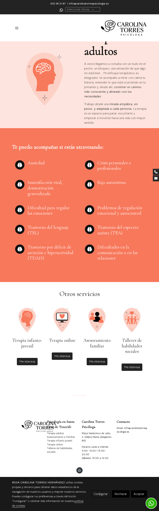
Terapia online (55, 444)
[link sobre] (27, 426)
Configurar (101, 494)
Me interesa (27, 362)
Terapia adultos (55, 433)
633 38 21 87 (58, 3)
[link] (123, 28)
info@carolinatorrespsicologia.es (89, 3)
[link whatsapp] (61, 10)
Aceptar (139, 494)
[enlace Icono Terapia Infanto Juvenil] (27, 320)
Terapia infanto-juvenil (59, 440)
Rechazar (120, 494)
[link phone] (156, 172)
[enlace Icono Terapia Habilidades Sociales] (62, 320)
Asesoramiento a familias (61, 437)
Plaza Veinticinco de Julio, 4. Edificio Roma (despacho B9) (96, 437)
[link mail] (156, 178)
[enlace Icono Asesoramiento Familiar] (97, 320)
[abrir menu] (17, 28)
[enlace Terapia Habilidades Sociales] (132, 320)
